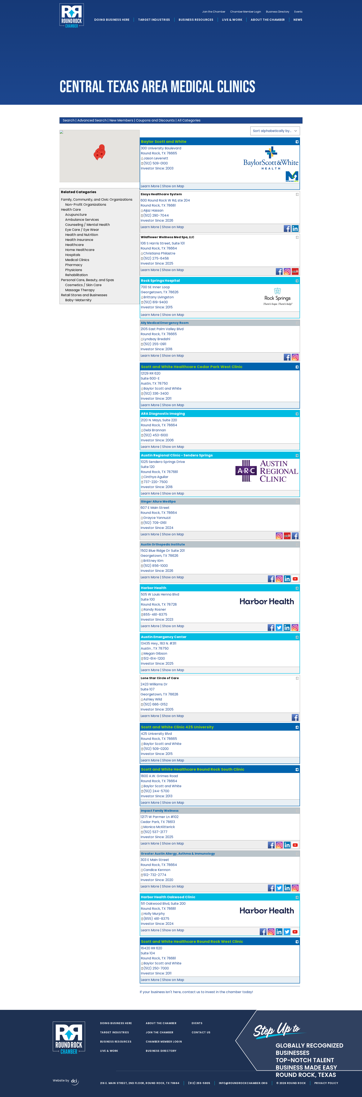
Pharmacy (73, 264)
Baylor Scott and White (163, 141)
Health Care (71, 209)
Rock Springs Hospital (160, 280)
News (298, 20)
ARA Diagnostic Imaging (163, 413)
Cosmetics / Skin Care (83, 285)
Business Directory (277, 11)
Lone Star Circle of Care (160, 678)
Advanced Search (92, 120)
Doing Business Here (111, 20)
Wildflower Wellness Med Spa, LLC (167, 237)
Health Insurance (79, 239)
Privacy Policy (326, 1083)
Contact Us (201, 1032)
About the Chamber (268, 20)
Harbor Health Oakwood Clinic (168, 897)
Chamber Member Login (245, 11)
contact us (191, 992)
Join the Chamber (213, 11)
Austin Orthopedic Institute (163, 544)
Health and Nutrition (81, 234)
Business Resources (196, 20)
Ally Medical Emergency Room (165, 323)
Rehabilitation (76, 275)
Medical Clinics (77, 259)
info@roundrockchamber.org (243, 1083)
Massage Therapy (80, 290)
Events (298, 11)
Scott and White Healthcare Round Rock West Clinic (192, 941)
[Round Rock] (71, 15)
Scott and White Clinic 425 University (177, 727)
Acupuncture (76, 214)
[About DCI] (75, 1082)
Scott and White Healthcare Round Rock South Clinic (192, 769)
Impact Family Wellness (159, 811)
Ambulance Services (82, 219)
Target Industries (154, 20)
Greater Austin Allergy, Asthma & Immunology (178, 853)
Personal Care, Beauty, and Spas (87, 280)
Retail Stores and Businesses (84, 295)
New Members (121, 120)
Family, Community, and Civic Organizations (96, 199)
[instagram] (111, 1071)
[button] (101, 155)
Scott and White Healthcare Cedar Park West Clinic (191, 366)
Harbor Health (153, 587)
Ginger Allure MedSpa (158, 501)
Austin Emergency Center (163, 636)
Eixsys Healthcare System (161, 194)
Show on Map (173, 186)
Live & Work (232, 20)
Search (69, 120)
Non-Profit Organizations (85, 204)
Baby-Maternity (78, 300)
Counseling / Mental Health (87, 224)
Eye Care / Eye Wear (82, 229)
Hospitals (72, 254)
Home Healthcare (79, 249)
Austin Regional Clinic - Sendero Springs (177, 455)
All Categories (188, 120)
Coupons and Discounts (155, 120)
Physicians (73, 269)
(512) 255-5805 (199, 1083)
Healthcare (74, 244)
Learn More (150, 186)
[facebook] (102, 1071)
